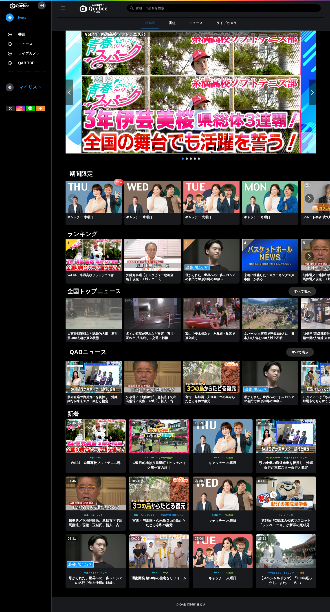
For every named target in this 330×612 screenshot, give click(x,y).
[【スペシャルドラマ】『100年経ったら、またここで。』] (286, 551)
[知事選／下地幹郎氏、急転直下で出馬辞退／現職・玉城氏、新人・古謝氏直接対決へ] (96, 493)
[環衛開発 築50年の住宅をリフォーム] (159, 551)
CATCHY (149, 458)
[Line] (30, 108)
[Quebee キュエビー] (19, 5)
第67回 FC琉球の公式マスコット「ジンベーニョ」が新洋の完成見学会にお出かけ (286, 525)
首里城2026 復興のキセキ (172, 515)
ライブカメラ (29, 53)
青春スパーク (96, 458)
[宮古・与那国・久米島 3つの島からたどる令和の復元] (159, 493)
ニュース (25, 44)
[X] (10, 108)
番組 (21, 34)
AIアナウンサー (273, 458)
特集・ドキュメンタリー (295, 458)
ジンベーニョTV (286, 515)
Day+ (165, 573)
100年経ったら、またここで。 (282, 573)
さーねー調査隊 (166, 458)
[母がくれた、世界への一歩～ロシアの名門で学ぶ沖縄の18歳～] (96, 551)
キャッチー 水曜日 (222, 520)
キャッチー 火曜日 (222, 578)
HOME (150, 23)
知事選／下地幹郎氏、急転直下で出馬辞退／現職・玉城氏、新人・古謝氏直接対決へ (96, 525)
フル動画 (229, 458)
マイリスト (28, 86)
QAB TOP (26, 63)
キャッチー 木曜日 (222, 463)
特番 (302, 573)
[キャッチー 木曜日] (223, 436)
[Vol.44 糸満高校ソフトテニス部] (96, 436)
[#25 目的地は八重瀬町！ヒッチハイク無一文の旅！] (159, 436)
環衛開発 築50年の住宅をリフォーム (159, 578)
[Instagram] (20, 108)
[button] (191, 92)
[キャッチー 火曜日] (223, 551)
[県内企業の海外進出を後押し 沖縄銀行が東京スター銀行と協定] (286, 436)
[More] (40, 108)
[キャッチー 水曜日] (223, 493)
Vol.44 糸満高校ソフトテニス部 (96, 463)
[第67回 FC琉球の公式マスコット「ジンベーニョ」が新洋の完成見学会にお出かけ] (286, 493)
